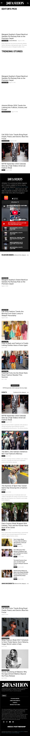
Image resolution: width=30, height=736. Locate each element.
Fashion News (5, 40)
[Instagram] (4, 722)
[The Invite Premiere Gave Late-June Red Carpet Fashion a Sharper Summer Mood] (7, 563)
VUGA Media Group (7, 732)
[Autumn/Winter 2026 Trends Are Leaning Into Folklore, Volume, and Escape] (15, 93)
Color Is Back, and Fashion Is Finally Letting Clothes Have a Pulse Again (15, 344)
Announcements (5, 140)
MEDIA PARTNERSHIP (17, 727)
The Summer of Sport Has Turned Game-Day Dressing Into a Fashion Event (14, 488)
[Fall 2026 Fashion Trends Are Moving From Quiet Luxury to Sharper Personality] (15, 298)
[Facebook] (7, 722)
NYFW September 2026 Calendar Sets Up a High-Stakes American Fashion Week (14, 166)
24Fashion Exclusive (6, 111)
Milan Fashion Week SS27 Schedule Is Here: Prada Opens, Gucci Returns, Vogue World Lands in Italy (15, 642)
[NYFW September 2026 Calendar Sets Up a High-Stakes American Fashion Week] (15, 152)
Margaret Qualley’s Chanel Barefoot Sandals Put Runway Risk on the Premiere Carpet (15, 36)
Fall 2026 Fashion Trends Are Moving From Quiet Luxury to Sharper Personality (13, 313)
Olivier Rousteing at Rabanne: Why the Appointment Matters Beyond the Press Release (14, 674)
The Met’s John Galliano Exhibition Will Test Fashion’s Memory (14, 453)
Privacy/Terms (21, 731)
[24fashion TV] (15, 3)
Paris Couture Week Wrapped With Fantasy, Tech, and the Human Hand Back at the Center (15, 526)
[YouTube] (10, 722)
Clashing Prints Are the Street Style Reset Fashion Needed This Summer (15, 375)
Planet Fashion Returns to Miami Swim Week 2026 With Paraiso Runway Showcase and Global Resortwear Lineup (21, 574)
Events (3, 170)
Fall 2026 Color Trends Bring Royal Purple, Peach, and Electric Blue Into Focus (15, 137)
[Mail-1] (13, 722)
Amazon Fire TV (20, 187)
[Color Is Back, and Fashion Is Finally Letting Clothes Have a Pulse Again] (15, 330)
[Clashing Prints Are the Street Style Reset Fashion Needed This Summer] (15, 360)
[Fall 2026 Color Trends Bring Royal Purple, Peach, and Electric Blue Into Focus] (15, 123)
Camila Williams (13, 40)
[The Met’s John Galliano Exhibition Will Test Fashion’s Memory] (15, 440)
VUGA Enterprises (15, 732)
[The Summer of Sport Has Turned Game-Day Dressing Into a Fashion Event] (15, 474)
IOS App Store (10, 189)
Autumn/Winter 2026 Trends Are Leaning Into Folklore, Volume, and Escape (14, 107)
